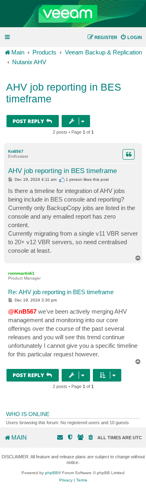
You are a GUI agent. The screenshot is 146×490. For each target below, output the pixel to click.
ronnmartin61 (21, 273)
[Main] (73, 14)
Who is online (27, 414)
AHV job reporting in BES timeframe (63, 92)
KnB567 (16, 151)
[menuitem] (131, 37)
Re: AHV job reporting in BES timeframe (61, 291)
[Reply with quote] (128, 154)
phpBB (51, 472)
